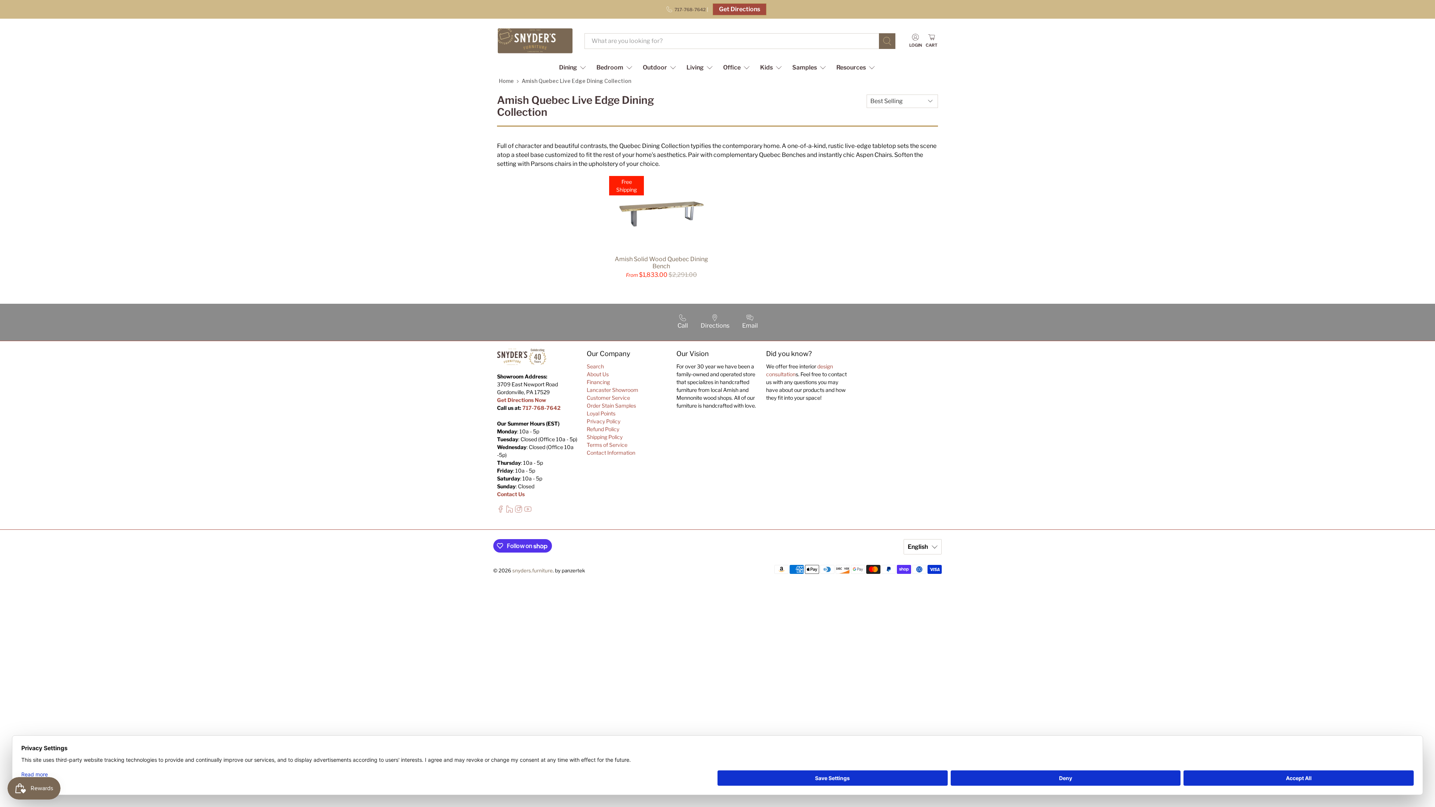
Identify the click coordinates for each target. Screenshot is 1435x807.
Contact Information (611, 452)
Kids (766, 67)
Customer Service (608, 398)
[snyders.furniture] (535, 40)
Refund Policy (603, 429)
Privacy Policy (603, 421)
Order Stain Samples (611, 405)
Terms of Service (607, 445)
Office (732, 67)
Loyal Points (601, 413)
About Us (598, 374)
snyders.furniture (532, 570)
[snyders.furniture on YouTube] (527, 510)
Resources (851, 67)
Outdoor (655, 67)
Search (595, 366)
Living (695, 67)
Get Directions (739, 9)
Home (506, 81)
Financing (598, 382)
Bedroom (609, 67)
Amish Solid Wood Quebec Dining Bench (661, 263)
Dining (568, 67)
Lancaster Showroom (612, 390)
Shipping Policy (605, 437)
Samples (804, 67)
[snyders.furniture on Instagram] (518, 510)
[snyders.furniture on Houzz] (509, 510)
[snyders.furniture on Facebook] (500, 510)
